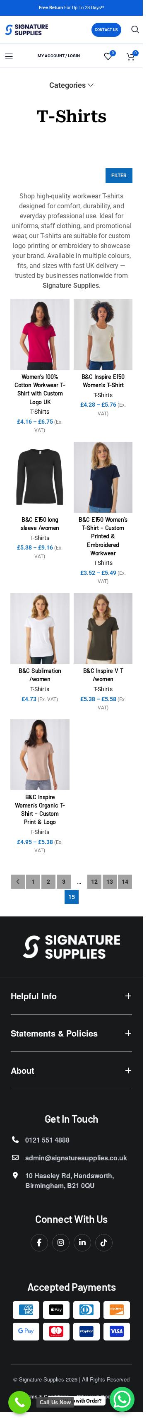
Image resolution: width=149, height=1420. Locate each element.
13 (109, 881)
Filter (119, 175)
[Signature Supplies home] (71, 947)
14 (125, 881)
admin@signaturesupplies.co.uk (76, 1157)
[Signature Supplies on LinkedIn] (82, 1242)
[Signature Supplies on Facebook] (39, 1242)
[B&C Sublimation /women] (40, 628)
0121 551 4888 (47, 1140)
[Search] (135, 29)
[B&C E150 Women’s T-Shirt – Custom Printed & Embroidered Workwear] (103, 477)
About (22, 1070)
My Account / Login (59, 56)
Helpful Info (34, 996)
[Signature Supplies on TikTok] (104, 1242)
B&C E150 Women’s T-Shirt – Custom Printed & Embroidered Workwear (103, 536)
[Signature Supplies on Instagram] (61, 1242)
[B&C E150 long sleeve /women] (40, 477)
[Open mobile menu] (9, 56)
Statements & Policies (54, 1033)
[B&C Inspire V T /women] (103, 628)
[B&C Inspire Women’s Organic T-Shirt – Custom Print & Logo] (40, 754)
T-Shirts (39, 411)
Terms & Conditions (46, 1396)
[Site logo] (26, 29)
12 (94, 881)
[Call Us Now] (19, 1402)
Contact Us (106, 30)
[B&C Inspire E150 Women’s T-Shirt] (103, 334)
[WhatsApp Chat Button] (122, 1399)
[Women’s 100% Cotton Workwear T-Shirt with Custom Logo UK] (40, 334)
